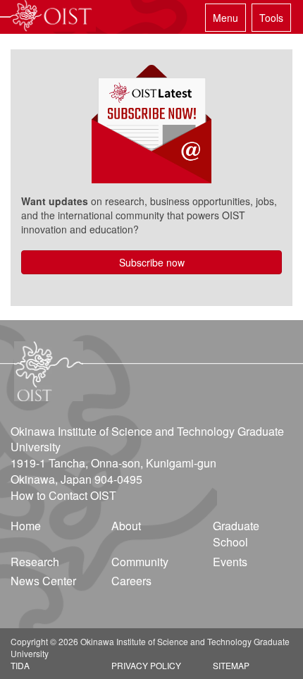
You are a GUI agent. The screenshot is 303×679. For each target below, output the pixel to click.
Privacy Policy (146, 665)
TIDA (20, 665)
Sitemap (231, 665)
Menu (225, 18)
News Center (43, 581)
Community (139, 561)
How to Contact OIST (63, 495)
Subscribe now (152, 262)
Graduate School (236, 534)
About (126, 526)
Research (35, 561)
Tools (271, 18)
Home (26, 526)
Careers (131, 581)
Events (230, 561)
